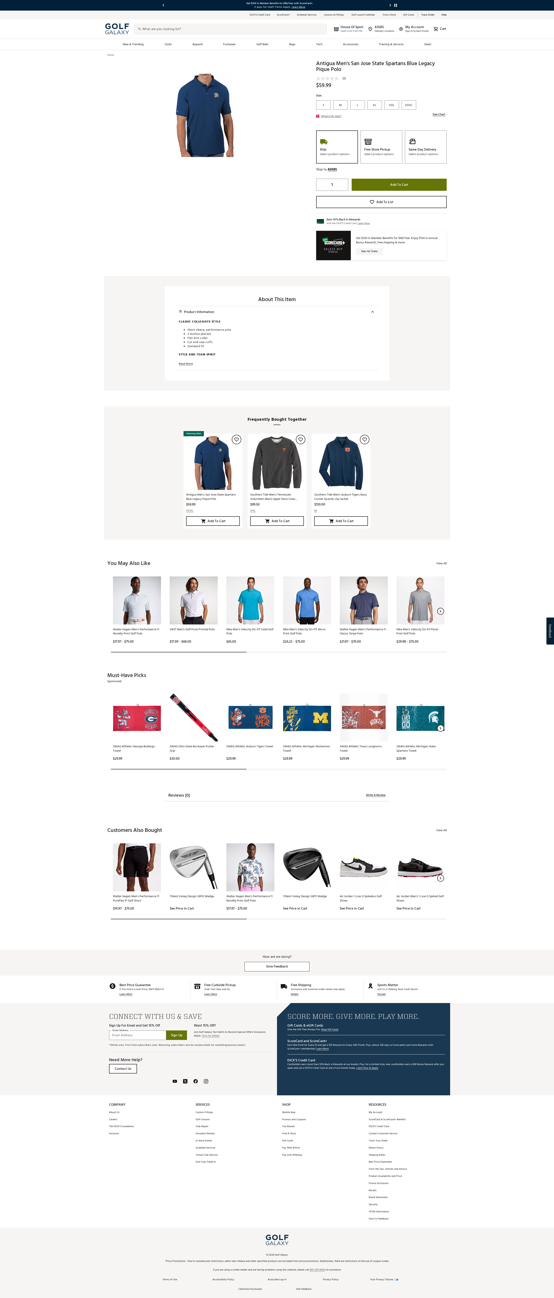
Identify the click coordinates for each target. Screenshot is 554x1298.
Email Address (120, 1030)
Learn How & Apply (367, 1068)
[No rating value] (329, 78)
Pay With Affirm (291, 1148)
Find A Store (289, 1134)
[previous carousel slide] (163, 5)
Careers (113, 1120)
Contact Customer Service (383, 1134)
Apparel (197, 44)
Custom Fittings (204, 1112)
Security (373, 1205)
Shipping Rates (377, 1155)
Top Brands (288, 1126)
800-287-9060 (317, 1270)
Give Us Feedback (379, 1219)
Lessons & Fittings (334, 15)
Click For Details (211, 1036)
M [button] (315, 511)
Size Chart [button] (439, 114)
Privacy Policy (331, 1280)
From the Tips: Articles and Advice (388, 1169)
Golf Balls (262, 44)
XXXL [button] (189, 511)
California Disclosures (250, 1289)
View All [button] (441, 563)
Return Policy (376, 1148)
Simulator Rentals (205, 1134)
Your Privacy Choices (381, 1280)
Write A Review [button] (376, 795)
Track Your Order (378, 1141)
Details (294, 994)
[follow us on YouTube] (174, 1082)
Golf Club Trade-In (206, 1162)
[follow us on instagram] (206, 1082)
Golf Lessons (203, 1120)
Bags (292, 44)
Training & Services (391, 44)
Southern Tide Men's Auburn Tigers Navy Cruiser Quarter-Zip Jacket (340, 497)
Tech (319, 44)
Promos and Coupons (294, 1120)
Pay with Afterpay (292, 1155)
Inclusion (114, 1134)
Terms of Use (170, 1280)
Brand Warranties (378, 1197)
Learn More (125, 994)
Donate (381, 994)
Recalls (373, 1190)
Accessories (350, 44)
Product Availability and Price (385, 1176)
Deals (427, 44)
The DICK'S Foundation (121, 1126)
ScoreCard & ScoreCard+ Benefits (387, 1120)
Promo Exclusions (378, 1183)
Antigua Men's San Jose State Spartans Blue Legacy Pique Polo (211, 497)
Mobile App (288, 1112)
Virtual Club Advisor (207, 1155)
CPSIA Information (379, 1212)
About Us (114, 1112)
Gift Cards (408, 15)
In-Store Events (204, 1141)
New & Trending (133, 44)
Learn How (364, 223)
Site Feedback (304, 1289)
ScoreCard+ (283, 15)
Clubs (168, 44)
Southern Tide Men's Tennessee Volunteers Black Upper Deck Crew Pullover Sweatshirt (272, 497)
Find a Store (389, 15)
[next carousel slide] (390, 5)
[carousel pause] (395, 5)
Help (444, 15)
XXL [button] (253, 511)
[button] (332, 169)
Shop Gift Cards (329, 1030)
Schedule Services (307, 15)
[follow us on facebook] (195, 1082)
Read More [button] (186, 364)
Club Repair (202, 1126)
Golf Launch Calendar (363, 15)
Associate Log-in (277, 1280)
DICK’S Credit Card (260, 15)
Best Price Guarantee (380, 1162)
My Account (375, 1112)
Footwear (229, 44)
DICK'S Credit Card (379, 1126)
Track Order (428, 15)
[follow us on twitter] (185, 1082)
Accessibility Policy (223, 1280)
